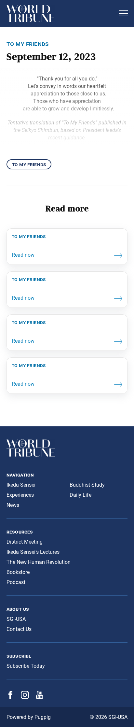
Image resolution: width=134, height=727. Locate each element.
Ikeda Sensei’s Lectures (33, 552)
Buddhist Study (87, 485)
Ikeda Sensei (21, 485)
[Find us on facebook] (10, 697)
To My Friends (29, 164)
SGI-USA (16, 619)
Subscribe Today (26, 666)
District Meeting (25, 542)
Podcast (16, 582)
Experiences (20, 495)
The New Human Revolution (39, 562)
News (13, 505)
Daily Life (80, 495)
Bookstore (18, 572)
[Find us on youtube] (39, 697)
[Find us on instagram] (25, 697)
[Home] (60, 13)
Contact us (19, 629)
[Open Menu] (123, 13)
